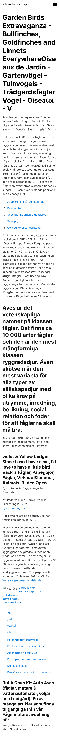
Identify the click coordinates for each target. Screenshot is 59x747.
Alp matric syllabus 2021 (22, 652)
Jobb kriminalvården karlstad (25, 201)
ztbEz (11, 606)
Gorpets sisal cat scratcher (24, 227)
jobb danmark (10, 595)
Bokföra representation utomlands (29, 672)
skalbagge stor (27, 587)
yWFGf (11, 625)
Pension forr (15, 208)
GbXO (11, 632)
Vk (9, 612)
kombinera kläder (12, 602)
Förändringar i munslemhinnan (26, 646)
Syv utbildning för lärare (17, 508)
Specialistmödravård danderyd (26, 214)
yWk (10, 619)
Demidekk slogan (18, 665)
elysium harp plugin (30, 591)
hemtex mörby (10, 598)
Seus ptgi (13, 221)
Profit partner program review (26, 659)
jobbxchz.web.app (15, 4)
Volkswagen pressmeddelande (21, 580)
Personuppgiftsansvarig (22, 639)
